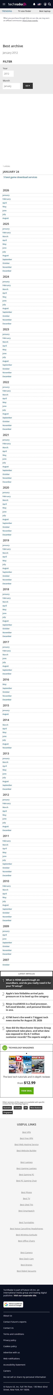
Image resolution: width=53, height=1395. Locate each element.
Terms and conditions (13, 1334)
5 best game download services (20, 177)
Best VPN (26, 1132)
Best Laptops (26, 1162)
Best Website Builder (26, 1150)
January (6, 195)
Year (5, 68)
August (6, 218)
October (6, 263)
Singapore (7, 1112)
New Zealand (35, 1107)
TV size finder (24, 11)
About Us (7, 1315)
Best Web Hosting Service (27, 1144)
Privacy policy (9, 1340)
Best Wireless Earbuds (26, 1234)
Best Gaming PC (26, 1174)
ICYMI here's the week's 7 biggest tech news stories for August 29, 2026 (27, 1019)
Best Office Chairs (26, 1241)
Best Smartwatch (26, 1210)
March (5, 236)
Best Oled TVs (26, 1204)
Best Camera (26, 1252)
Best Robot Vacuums (26, 1271)
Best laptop (44, 11)
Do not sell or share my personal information (24, 1377)
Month (6, 80)
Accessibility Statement (14, 1364)
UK (25, 1107)
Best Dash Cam (26, 1258)
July (4, 214)
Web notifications (11, 1358)
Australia (7, 1107)
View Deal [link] (26, 1090)
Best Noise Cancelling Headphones (26, 1228)
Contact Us (8, 1328)
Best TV (26, 1198)
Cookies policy (10, 1346)
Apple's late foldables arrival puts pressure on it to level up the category (27, 995)
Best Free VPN (26, 1138)
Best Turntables (26, 1222)
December (7, 271)
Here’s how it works (30, 20)
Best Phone (26, 1192)
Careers (7, 1371)
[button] (49, 4)
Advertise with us (11, 1352)
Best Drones (26, 1264)
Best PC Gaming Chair (26, 1180)
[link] (21, 1047)
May (4, 206)
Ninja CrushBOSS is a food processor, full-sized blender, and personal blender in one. (28, 1006)
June (4, 210)
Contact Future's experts (14, 1321)
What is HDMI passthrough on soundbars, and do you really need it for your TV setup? (28, 983)
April (5, 203)
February (7, 199)
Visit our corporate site (25, 1295)
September (7, 259)
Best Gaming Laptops (27, 1168)
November (7, 267)
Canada (18, 1107)
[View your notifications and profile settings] (34, 4)
